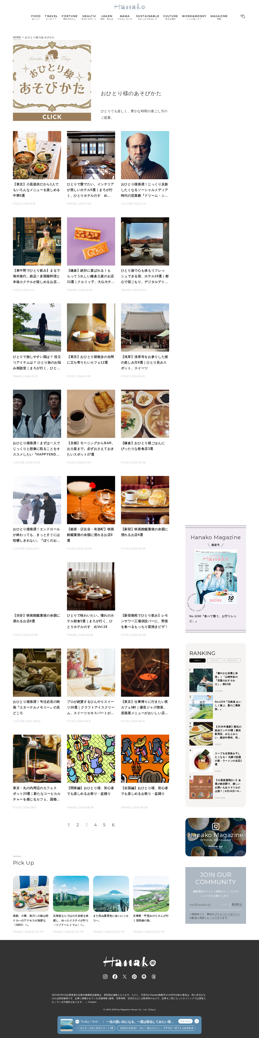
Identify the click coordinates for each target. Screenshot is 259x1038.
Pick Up (23, 863)
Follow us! (216, 846)
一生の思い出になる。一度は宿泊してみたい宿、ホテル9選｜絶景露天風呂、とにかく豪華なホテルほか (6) (140, 1022)
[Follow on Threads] (154, 976)
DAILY (197, 660)
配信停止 (237, 904)
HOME (17, 37)
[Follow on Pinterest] (134, 976)
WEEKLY (215, 660)
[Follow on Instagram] (105, 976)
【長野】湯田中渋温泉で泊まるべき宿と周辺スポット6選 (74, 1028)
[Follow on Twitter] (125, 976)
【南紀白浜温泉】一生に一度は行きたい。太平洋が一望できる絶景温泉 (147, 1028)
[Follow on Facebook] (115, 976)
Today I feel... (90, 1021)
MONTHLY (232, 660)
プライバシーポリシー (227, 914)
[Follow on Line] (144, 976)
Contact (92, 1002)
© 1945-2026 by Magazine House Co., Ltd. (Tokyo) (129, 1009)
